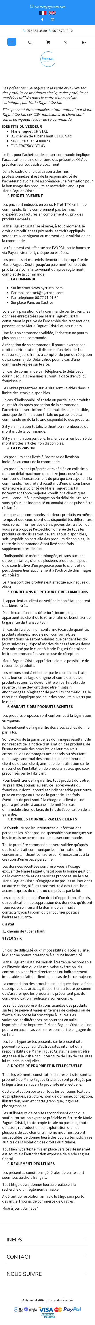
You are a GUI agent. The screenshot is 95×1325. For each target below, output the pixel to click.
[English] (52, 12)
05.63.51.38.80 (37, 30)
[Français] (42, 12)
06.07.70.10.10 (62, 30)
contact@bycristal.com (44, 292)
